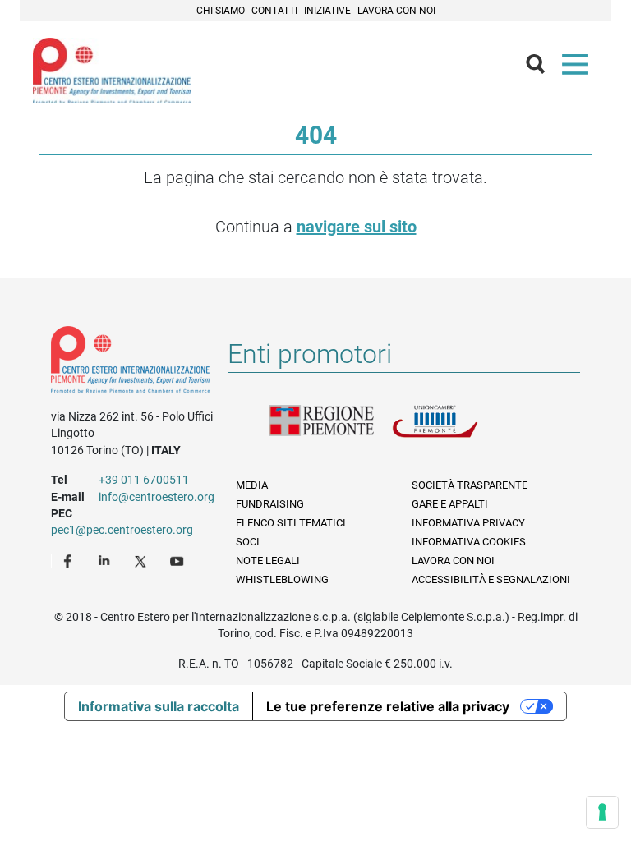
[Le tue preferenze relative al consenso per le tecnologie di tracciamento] (602, 812)
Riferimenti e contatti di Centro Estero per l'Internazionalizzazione (130, 363)
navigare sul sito (357, 227)
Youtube (178, 560)
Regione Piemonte (330, 431)
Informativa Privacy (468, 523)
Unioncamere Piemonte (453, 431)
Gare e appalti (450, 504)
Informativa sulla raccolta (158, 706)
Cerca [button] (542, 68)
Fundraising (270, 504)
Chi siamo (220, 10)
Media (252, 485)
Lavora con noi (396, 10)
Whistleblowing (282, 579)
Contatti (274, 10)
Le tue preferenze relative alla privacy (387, 706)
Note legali (268, 560)
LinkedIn (106, 560)
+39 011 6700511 (144, 479)
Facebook (70, 560)
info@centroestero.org (156, 496)
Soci (248, 541)
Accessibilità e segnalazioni (491, 579)
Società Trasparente (469, 485)
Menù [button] (578, 68)
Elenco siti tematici (291, 523)
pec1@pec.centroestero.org (122, 529)
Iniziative (327, 10)
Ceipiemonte (112, 70)
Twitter (142, 560)
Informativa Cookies (469, 541)
